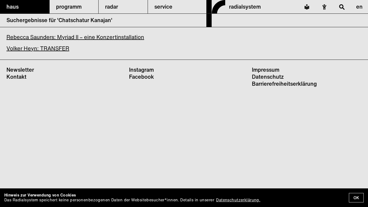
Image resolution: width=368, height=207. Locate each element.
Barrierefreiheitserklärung (284, 84)
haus (12, 7)
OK (356, 198)
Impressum (265, 70)
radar (111, 7)
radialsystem (245, 7)
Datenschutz (268, 77)
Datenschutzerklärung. (238, 200)
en (359, 7)
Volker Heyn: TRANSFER (37, 48)
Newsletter (20, 70)
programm (69, 7)
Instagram (141, 70)
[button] (24, 6)
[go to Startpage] (215, 25)
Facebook (141, 77)
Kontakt (16, 77)
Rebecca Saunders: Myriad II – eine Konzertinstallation (75, 37)
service (163, 7)
